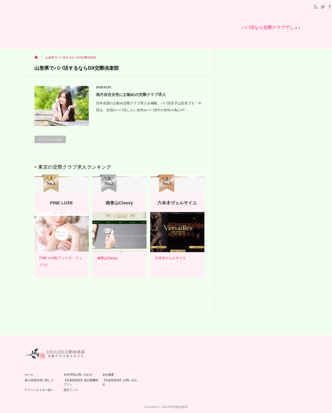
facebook (330, 7)
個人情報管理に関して (39, 380)
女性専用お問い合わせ (78, 374)
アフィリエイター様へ (39, 390)
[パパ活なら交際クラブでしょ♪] (270, 27)
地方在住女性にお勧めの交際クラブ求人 (131, 94)
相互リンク (70, 390)
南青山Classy (107, 258)
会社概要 (108, 374)
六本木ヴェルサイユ (170, 258)
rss (316, 7)
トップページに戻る (50, 139)
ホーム (29, 374)
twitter (323, 7)
